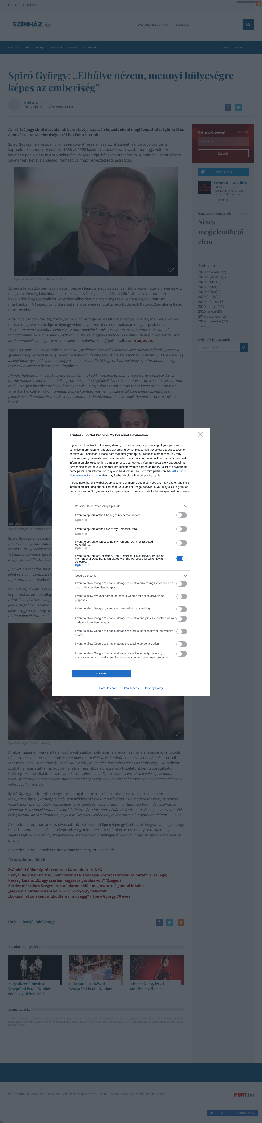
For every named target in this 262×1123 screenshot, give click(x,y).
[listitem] (131, 506)
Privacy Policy (154, 688)
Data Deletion (107, 688)
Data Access (131, 688)
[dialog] (131, 562)
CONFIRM (101, 673)
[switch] (181, 515)
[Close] (202, 436)
